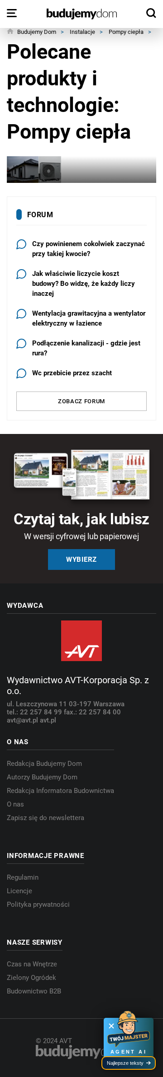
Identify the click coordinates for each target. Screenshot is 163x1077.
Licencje (19, 891)
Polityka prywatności (38, 904)
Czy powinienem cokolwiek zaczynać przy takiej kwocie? (88, 249)
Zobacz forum (81, 401)
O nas (15, 804)
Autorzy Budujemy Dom (42, 777)
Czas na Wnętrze (32, 964)
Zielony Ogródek (31, 978)
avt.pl (48, 720)
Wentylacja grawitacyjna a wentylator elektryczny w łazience (88, 318)
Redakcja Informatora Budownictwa (60, 791)
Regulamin (22, 877)
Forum (40, 214)
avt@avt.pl (23, 720)
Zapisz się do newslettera (45, 818)
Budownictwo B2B (34, 991)
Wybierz (81, 559)
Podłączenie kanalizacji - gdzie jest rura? (86, 348)
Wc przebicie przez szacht (72, 373)
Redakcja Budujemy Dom (44, 764)
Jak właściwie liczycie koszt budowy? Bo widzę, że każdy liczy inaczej (83, 284)
